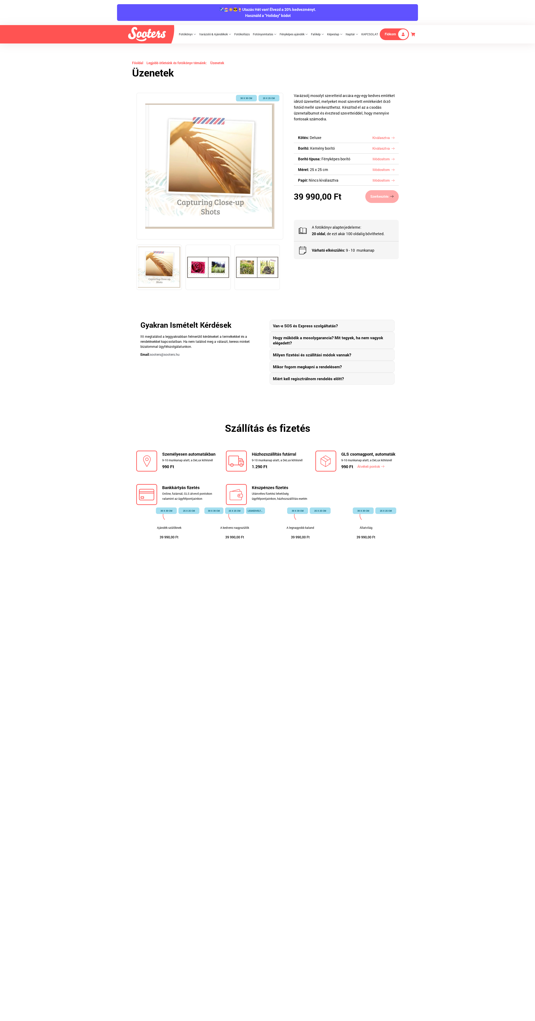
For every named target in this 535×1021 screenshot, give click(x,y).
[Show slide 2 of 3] (208, 267)
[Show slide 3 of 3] (257, 267)
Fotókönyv (186, 34)
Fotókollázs (242, 34)
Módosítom (381, 159)
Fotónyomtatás (263, 34)
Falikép (316, 34)
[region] (209, 197)
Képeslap (333, 34)
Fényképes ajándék (292, 34)
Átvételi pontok (368, 466)
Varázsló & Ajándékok (213, 34)
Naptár (350, 34)
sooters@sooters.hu (165, 354)
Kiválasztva (381, 137)
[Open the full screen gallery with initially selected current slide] (209, 166)
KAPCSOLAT (369, 34)
